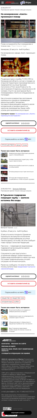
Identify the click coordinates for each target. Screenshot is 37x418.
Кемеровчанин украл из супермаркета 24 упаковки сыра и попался (21, 316)
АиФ (24, 46)
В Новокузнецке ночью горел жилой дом (21, 171)
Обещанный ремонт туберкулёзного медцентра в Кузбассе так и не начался (20, 322)
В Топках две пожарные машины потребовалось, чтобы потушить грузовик (21, 178)
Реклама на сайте (18, 344)
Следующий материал (17, 412)
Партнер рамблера (17, 408)
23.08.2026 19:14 (6, 189)
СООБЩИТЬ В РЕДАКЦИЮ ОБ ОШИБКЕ (16, 353)
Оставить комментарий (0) (18, 130)
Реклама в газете (8, 346)
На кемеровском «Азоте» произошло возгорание (18, 115)
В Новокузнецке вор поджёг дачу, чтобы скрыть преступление (21, 160)
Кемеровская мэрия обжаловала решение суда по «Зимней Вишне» (21, 154)
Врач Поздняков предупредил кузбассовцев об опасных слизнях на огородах (20, 330)
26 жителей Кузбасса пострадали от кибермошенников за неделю (19, 310)
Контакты (6, 344)
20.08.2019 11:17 (6, 8)
